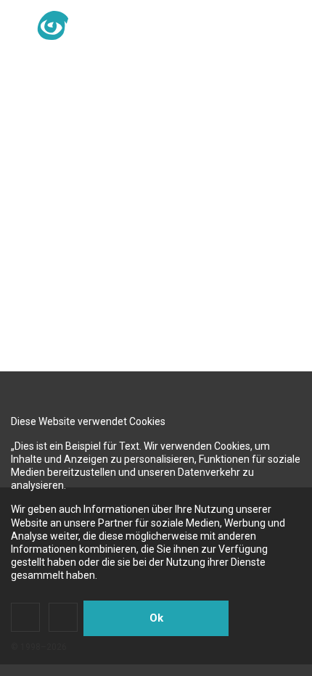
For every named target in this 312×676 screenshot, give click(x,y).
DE (142, 26)
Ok (156, 618)
